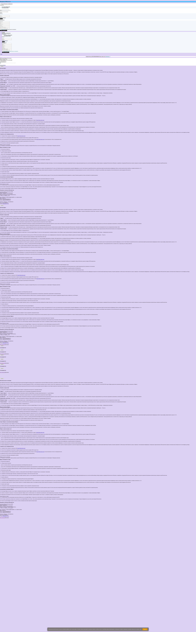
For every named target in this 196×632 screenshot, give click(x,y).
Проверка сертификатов (8, 3)
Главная (2, 3)
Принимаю (8, 29)
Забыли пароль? (3, 17)
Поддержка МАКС (5, 7)
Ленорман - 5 (108, 56)
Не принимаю (2, 344)
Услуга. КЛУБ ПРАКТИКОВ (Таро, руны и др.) (97, 56)
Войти (1, 18)
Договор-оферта (3, 65)
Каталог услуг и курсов (4, 11)
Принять (144, 629)
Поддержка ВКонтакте (6, 6)
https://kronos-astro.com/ (40, 120)
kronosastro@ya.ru (6, 203)
